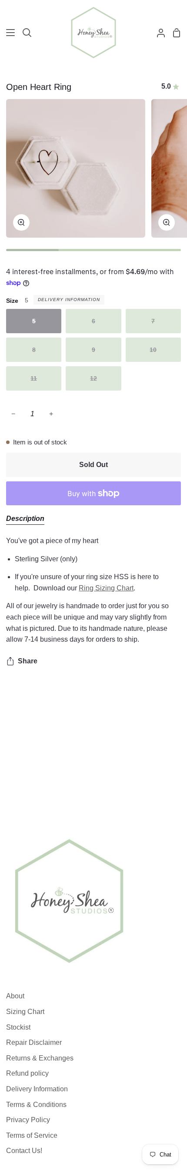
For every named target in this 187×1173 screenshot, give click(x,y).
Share (27, 661)
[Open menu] (8, 32)
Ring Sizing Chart (106, 588)
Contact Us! (24, 1150)
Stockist (18, 1027)
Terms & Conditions (36, 1104)
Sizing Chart (25, 1011)
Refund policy (27, 1073)
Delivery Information (69, 299)
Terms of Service (31, 1135)
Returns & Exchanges (39, 1058)
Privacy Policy (28, 1119)
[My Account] (157, 32)
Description (25, 518)
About (15, 996)
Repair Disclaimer (34, 1042)
